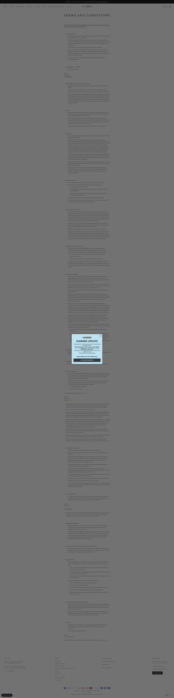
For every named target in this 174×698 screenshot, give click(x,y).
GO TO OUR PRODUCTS (87, 360)
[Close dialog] (100, 336)
